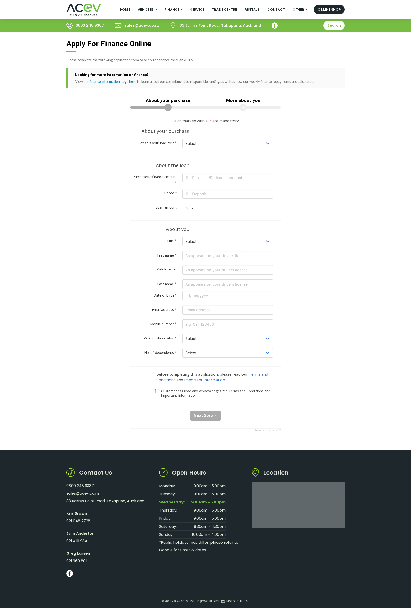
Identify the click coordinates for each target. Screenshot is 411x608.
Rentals (252, 9)
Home (125, 9)
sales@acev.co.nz (141, 25)
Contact (276, 9)
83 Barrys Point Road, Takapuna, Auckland (220, 25)
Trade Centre (224, 9)
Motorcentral (237, 601)
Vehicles (146, 9)
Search (334, 25)
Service (197, 9)
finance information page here (113, 81)
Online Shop (329, 9)
